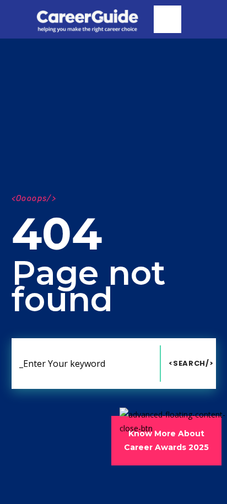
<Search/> (191, 363)
